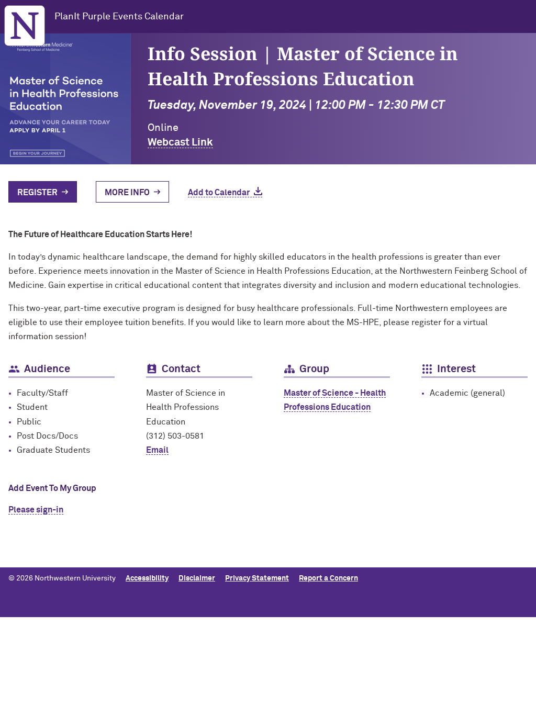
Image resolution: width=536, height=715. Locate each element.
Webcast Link (180, 142)
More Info (127, 192)
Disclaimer (196, 578)
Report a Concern (328, 578)
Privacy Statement (257, 578)
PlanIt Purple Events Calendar (119, 16)
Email (157, 450)
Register (37, 192)
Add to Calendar (219, 192)
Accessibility (147, 578)
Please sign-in (35, 510)
